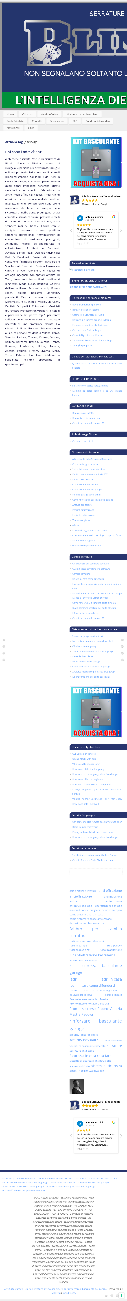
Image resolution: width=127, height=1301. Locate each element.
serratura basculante (113, 1041)
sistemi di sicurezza (106, 1065)
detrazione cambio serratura (87, 923)
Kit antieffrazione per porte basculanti (91, 676)
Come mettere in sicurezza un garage (91, 666)
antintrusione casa (81, 905)
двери (73, 1070)
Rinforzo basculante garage (86, 661)
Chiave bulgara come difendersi (88, 578)
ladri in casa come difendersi (92, 985)
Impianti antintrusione (83, 509)
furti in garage (78, 945)
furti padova (114, 945)
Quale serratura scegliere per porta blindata (94, 607)
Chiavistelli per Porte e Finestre (87, 335)
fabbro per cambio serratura (96, 932)
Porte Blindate (15, 121)
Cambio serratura (81, 573)
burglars (95, 910)
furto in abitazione (111, 950)
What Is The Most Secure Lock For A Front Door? (97, 798)
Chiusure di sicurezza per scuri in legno (91, 319)
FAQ (74, 121)
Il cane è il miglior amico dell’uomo (89, 530)
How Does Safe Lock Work (85, 803)
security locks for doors (84, 1034)
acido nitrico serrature (83, 891)
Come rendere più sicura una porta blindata (94, 602)
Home (10, 114)
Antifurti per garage (82, 504)
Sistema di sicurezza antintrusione (90, 1060)
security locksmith (84, 1040)
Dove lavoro (57, 121)
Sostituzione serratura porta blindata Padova (94, 855)
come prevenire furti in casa (86, 914)
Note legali (13, 127)
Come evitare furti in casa (85, 484)
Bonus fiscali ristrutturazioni (86, 418)
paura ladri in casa (81, 994)
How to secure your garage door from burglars (95, 774)
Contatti (37, 121)
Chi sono (27, 114)
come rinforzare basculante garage (91, 919)
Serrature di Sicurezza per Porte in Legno (92, 340)
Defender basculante (82, 656)
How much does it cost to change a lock (92, 784)
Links (31, 127)
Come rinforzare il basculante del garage (92, 499)
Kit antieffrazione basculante (92, 955)
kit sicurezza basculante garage (96, 969)
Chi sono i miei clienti (24, 152)
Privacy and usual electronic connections (92, 832)
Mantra (55, 1292)
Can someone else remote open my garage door (97, 821)
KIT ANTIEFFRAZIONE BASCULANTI (88, 287)
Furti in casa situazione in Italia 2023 (90, 474)
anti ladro (75, 901)
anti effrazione (110, 890)
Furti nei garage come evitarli (86, 494)
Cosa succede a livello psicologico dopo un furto (96, 535)
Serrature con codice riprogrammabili (90, 385)
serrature (114, 1045)
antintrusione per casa (108, 905)
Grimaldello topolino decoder (86, 545)
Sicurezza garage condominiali (87, 636)
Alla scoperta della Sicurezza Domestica (92, 458)
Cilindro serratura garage (84, 646)
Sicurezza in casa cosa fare (90, 1055)
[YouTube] (4, 640)
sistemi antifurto (80, 1066)
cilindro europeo (112, 910)
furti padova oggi (80, 950)
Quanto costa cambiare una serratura (91, 568)
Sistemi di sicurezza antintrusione (89, 469)
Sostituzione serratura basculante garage (93, 651)
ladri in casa (111, 979)
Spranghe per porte (82, 345)
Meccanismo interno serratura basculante (93, 641)
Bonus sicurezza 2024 (83, 412)
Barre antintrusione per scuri (86, 304)
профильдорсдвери (91, 1070)
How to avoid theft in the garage (88, 769)
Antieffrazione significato (84, 540)
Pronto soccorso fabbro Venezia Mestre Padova (96, 1011)
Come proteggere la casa (85, 464)
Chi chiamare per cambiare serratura (90, 563)
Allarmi (75, 525)
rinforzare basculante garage (96, 1025)
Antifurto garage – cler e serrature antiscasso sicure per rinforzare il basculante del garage (55, 1288)
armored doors (79, 910)
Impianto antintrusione (83, 515)
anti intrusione (113, 896)
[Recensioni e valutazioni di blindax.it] (82, 269)
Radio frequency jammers (85, 826)
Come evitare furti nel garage (87, 489)
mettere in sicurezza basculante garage (93, 990)
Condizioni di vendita (98, 121)
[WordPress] (4, 647)
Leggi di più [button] (83, 243)
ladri (73, 979)
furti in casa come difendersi (87, 941)
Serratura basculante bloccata (87, 1046)
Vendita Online (49, 114)
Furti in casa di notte (82, 479)
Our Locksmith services (84, 753)
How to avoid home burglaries (87, 779)
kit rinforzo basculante (83, 960)
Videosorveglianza (81, 520)
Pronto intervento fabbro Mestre (89, 999)
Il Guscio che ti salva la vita (85, 613)
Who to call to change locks (86, 763)
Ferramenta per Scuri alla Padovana (90, 325)
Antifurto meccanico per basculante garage (94, 671)
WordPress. (69, 1292)
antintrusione (113, 901)
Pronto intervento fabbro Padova (89, 1003)
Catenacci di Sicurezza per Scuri (88, 314)
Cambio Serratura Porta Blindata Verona (92, 860)
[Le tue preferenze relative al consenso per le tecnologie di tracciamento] (122, 1296)
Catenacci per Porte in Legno (86, 330)
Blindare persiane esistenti (85, 309)
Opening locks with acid (84, 758)
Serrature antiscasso (82, 1050)
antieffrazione (81, 896)
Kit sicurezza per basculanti (82, 114)
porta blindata (113, 994)
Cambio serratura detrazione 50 (88, 423)
